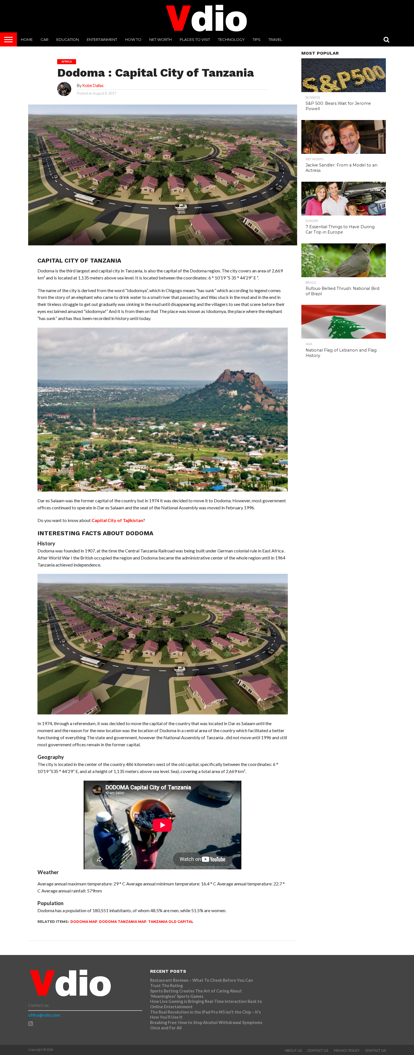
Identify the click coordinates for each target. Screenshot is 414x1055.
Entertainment (102, 39)
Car (44, 39)
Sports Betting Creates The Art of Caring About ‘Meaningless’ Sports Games (196, 994)
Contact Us (318, 1050)
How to (133, 39)
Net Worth (160, 39)
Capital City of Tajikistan (117, 520)
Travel (275, 39)
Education (67, 39)
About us (293, 1050)
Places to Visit (195, 39)
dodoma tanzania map (122, 921)
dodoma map (83, 921)
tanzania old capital (170, 921)
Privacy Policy (347, 1050)
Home (27, 39)
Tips (257, 39)
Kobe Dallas (93, 85)
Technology (231, 39)
